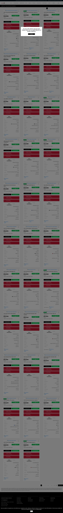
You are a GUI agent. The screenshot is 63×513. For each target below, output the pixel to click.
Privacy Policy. (39, 509)
